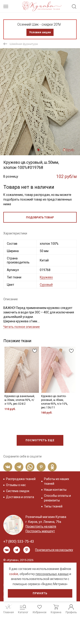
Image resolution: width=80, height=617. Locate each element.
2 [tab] (42, 150)
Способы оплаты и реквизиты (57, 498)
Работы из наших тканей (56, 481)
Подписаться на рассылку (54, 550)
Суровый (46, 284)
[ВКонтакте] (7, 466)
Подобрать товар (40, 217)
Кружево (46, 277)
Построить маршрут (40, 531)
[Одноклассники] (52, 466)
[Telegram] (18, 466)
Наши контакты (55, 489)
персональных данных (52, 574)
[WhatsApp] (30, 466)
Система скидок (17, 491)
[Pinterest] (41, 466)
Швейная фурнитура (24, 44)
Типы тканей (53, 506)
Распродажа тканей (21, 479)
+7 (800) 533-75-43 (18, 541)
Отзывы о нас (16, 485)
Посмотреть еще (40, 440)
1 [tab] (38, 150)
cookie (13, 574)
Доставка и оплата (20, 497)
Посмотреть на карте (41, 526)
